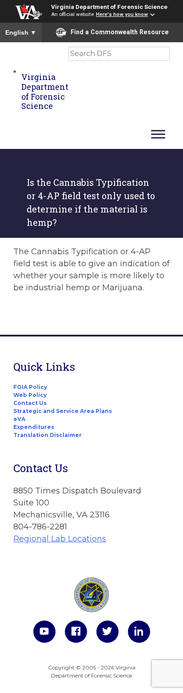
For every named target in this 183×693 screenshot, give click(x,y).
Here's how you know (122, 14)
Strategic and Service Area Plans (62, 411)
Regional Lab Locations (59, 539)
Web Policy (30, 395)
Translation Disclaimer (47, 435)
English (20, 32)
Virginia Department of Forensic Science (109, 6)
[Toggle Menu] (158, 134)
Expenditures (33, 427)
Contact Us (30, 403)
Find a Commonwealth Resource (120, 32)
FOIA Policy (30, 387)
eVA (19, 419)
